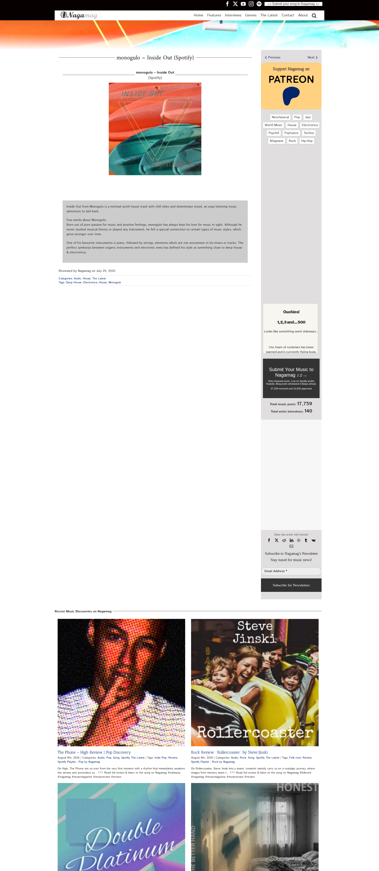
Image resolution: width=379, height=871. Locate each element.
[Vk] (313, 540)
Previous (274, 57)
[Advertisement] (290, 168)
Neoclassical (280, 117)
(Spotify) (155, 75)
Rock (292, 141)
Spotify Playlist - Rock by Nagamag (213, 762)
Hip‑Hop (307, 141)
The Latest (99, 279)
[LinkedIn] (291, 540)
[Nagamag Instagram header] (253, 3)
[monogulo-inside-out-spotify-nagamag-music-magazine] (155, 84)
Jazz (308, 117)
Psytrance (291, 133)
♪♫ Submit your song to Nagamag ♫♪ (293, 4)
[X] (276, 540)
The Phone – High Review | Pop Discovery (94, 752)
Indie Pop (161, 758)
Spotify (125, 758)
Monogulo (115, 282)
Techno (309, 133)
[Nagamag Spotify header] (261, 3)
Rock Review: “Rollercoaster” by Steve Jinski (229, 752)
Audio (77, 279)
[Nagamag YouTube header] (245, 3)
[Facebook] (269, 540)
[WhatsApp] (298, 540)
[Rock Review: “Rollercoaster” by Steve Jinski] (255, 682)
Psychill (273, 133)
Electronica (90, 282)
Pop (297, 117)
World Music (273, 125)
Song (116, 758)
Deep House (74, 282)
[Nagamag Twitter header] (237, 3)
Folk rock (295, 758)
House (87, 279)
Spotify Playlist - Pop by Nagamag (79, 762)
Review (172, 758)
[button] (314, 15)
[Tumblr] (306, 540)
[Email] (291, 546)
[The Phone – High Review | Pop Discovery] (121, 682)
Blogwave (276, 141)
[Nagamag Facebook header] (229, 3)
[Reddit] (284, 540)
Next (311, 57)
